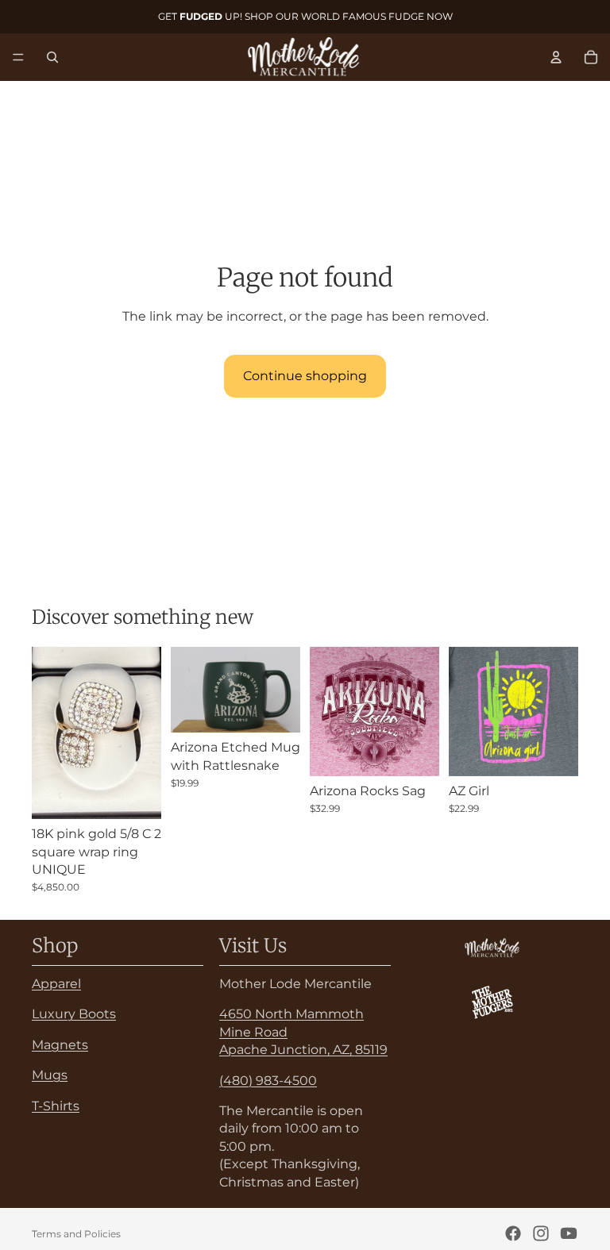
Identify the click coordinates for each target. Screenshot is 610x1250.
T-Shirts (55, 1105)
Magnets (60, 1044)
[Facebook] (513, 1233)
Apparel (56, 983)
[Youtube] (568, 1233)
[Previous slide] (188, 689)
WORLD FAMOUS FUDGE (362, 16)
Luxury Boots (74, 1014)
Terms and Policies (76, 1234)
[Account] (556, 57)
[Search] (52, 57)
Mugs (50, 1075)
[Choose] (414, 751)
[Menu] (18, 57)
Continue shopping (305, 375)
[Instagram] (540, 1233)
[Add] (136, 794)
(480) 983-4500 (268, 1080)
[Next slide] (282, 689)
